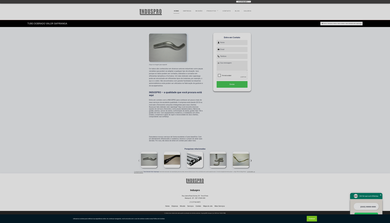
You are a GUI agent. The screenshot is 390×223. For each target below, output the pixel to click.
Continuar (312, 218)
